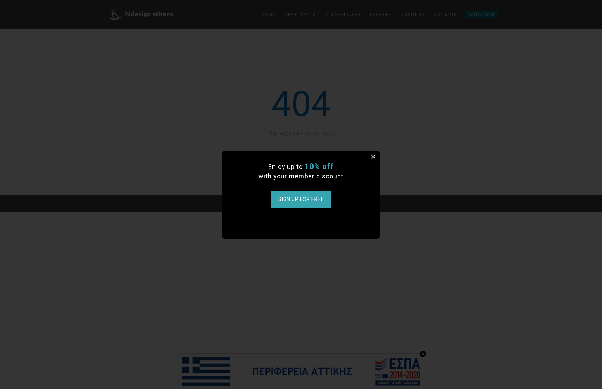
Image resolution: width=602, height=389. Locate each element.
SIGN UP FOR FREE (301, 199)
